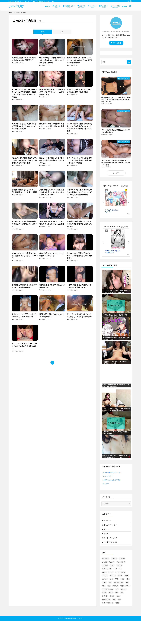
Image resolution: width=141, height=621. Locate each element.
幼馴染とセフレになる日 (112, 251)
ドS (120, 569)
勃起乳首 (115, 586)
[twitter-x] (128, 1)
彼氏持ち (123, 589)
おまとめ (106, 483)
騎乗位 (118, 603)
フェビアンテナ (108, 476)
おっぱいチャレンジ (110, 525)
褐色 (114, 599)
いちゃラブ (105, 558)
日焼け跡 (105, 596)
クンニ (112, 565)
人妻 (110, 582)
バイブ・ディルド (107, 572)
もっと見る (116, 173)
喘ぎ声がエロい (125, 586)
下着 (116, 579)
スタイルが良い (107, 569)
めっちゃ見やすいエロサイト (112, 472)
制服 (103, 586)
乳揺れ (104, 582)
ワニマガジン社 (109, 252)
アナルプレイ (121, 562)
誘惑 (119, 599)
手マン (111, 592)
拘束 (116, 592)
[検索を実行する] (129, 62)
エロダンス (107, 521)
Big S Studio (108, 212)
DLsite (124, 186)
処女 (127, 582)
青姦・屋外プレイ (107, 603)
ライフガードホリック (112, 210)
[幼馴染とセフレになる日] (118, 240)
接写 (121, 592)
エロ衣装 (105, 565)
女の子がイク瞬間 (107, 589)
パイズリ (105, 575)
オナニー (107, 529)
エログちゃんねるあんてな (111, 480)
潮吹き (119, 596)
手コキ (104, 592)
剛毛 (108, 586)
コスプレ (119, 565)
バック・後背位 (120, 572)
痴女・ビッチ (106, 599)
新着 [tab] (42, 32)
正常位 (112, 596)
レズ (111, 579)
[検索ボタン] (130, 6)
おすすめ (114, 558)
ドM (115, 569)
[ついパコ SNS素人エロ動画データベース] (16, 6)
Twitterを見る (116, 43)
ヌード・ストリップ (110, 538)
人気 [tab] (62, 32)
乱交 (128, 579)
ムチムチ (105, 579)
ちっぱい (122, 558)
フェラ (126, 575)
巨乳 (117, 589)
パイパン (113, 575)
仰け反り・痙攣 (118, 582)
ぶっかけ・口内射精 (108, 562)
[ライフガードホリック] (118, 198)
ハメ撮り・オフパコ (110, 542)
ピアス (120, 575)
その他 (106, 533)
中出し (122, 579)
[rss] (131, 1)
